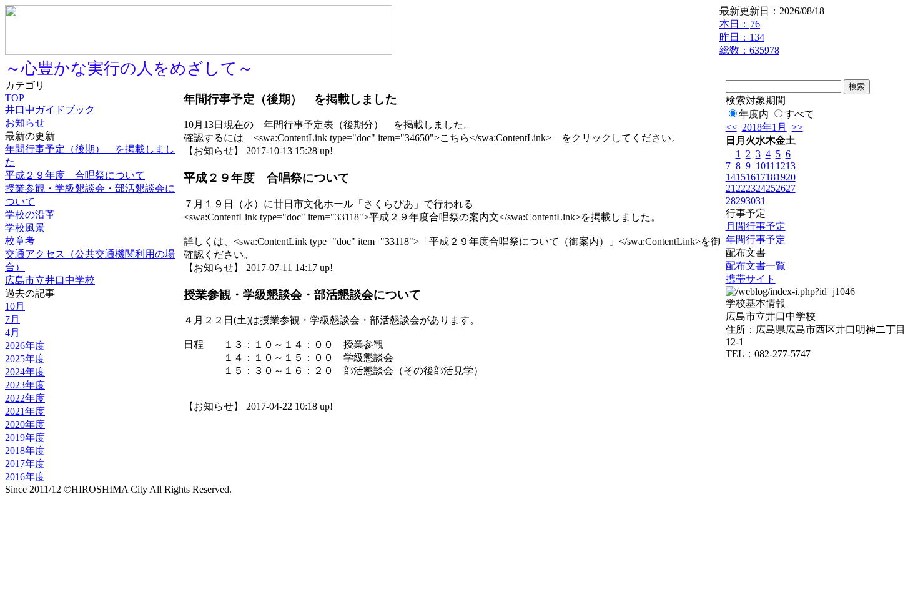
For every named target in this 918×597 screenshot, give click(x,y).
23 (751, 188)
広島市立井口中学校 (50, 280)
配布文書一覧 (756, 265)
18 (771, 177)
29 (741, 200)
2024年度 (25, 372)
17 (761, 177)
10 (761, 165)
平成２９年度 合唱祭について (75, 175)
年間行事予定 (756, 239)
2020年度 (25, 424)
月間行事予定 (756, 226)
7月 (12, 319)
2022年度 (25, 398)
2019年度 (25, 437)
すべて (799, 114)
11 (770, 165)
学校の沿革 (30, 214)
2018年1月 (764, 127)
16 (751, 177)
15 (741, 177)
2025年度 (25, 358)
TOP (14, 97)
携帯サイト (751, 279)
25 (771, 188)
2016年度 (25, 476)
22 (741, 188)
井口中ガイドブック (50, 109)
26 (781, 188)
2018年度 (25, 450)
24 (761, 188)
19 (781, 177)
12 (781, 165)
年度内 (754, 114)
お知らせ (25, 122)
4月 (12, 332)
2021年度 (25, 411)
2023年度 (25, 385)
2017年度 (25, 463)
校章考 (20, 240)
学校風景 (25, 227)
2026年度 (25, 345)
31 (761, 200)
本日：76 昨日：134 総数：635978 (749, 37)
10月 (15, 306)
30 (751, 200)
